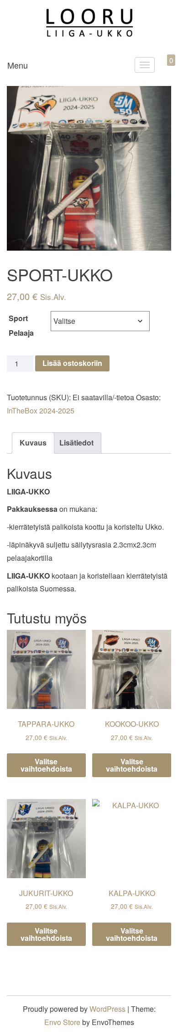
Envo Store (62, 1022)
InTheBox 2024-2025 (40, 410)
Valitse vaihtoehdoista (46, 765)
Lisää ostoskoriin (72, 363)
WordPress (107, 1009)
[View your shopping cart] (163, 70)
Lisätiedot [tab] (76, 442)
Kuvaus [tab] (33, 442)
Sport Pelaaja (21, 325)
